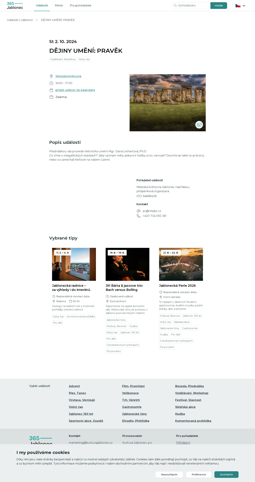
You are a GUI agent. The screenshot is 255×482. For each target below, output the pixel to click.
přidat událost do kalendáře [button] (75, 90)
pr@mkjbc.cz (152, 211)
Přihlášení (183, 442)
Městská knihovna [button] (68, 76)
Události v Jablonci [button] (20, 20)
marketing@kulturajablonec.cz (91, 442)
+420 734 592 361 (154, 215)
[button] (218, 5)
